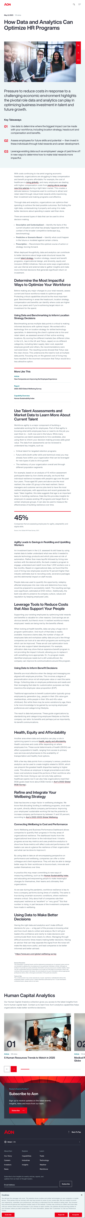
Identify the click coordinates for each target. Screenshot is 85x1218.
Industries (26, 1160)
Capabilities (26, 1156)
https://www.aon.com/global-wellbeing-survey (35, 953)
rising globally (32, 182)
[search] (74, 4)
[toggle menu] (79, 4)
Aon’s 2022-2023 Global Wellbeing (42, 817)
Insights (25, 1164)
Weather (43, 1164)
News (6, 1169)
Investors (7, 1164)
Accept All (75, 1215)
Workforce (44, 1169)
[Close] (81, 1195)
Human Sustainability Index (56, 875)
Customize (8, 1215)
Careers (7, 1160)
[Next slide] (14, 1069)
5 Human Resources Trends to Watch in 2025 (29, 1057)
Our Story (8, 1156)
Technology (44, 1160)
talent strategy (27, 258)
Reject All (61, 1215)
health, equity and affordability (52, 741)
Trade (42, 1156)
